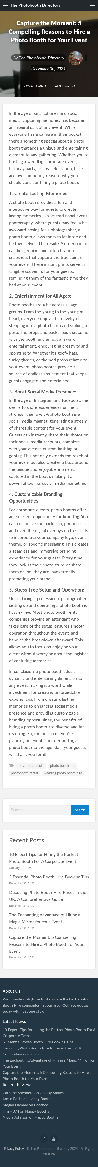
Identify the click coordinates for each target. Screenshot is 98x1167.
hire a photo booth (30, 766)
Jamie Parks (12, 1099)
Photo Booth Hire (37, 86)
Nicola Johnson (15, 1117)
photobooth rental (24, 773)
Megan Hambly (15, 1105)
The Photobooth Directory (35, 5)
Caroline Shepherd (18, 1093)
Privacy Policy (14, 1149)
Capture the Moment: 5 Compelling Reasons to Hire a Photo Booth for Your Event (46, 944)
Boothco (41, 1105)
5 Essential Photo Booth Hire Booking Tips (49, 877)
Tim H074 (11, 1111)
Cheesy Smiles (52, 1093)
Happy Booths (40, 1099)
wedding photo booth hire (63, 773)
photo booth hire (62, 766)
